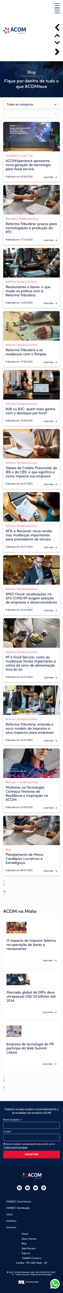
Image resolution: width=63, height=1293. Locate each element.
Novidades (12, 155)
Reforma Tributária (16, 281)
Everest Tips (26, 155)
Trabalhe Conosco (31, 1258)
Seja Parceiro (29, 1248)
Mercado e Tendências (19, 218)
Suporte (26, 1253)
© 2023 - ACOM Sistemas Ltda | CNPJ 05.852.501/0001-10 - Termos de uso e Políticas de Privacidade (31, 1273)
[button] (57, 6)
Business (32, 281)
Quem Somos (29, 1238)
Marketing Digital (32, 1282)
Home (25, 1233)
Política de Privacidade (15, 1147)
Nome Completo (12, 1119)
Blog (35, 218)
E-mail (6, 1131)
